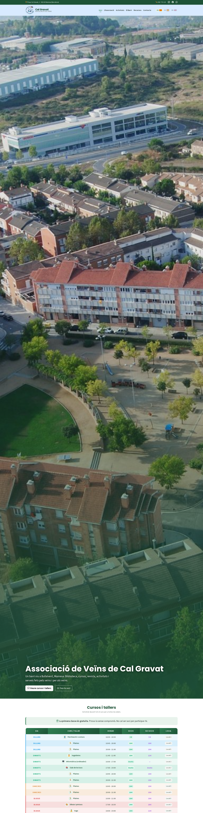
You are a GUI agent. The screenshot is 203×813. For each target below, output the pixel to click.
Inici (100, 10)
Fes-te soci (64, 688)
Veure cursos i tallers (40, 688)
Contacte (147, 10)
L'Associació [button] (109, 10)
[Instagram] (169, 2)
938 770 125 (161, 2)
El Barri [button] (129, 10)
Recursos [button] (137, 10)
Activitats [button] (120, 10)
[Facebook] (173, 2)
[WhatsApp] (177, 2)
